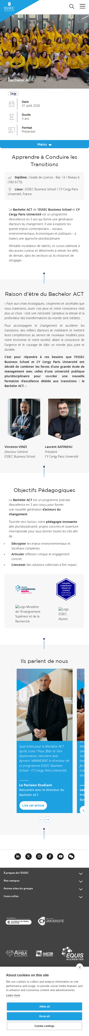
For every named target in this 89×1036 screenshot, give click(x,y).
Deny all (44, 1016)
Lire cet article (33, 805)
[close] (79, 967)
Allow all (44, 1006)
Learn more (13, 995)
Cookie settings (44, 1026)
